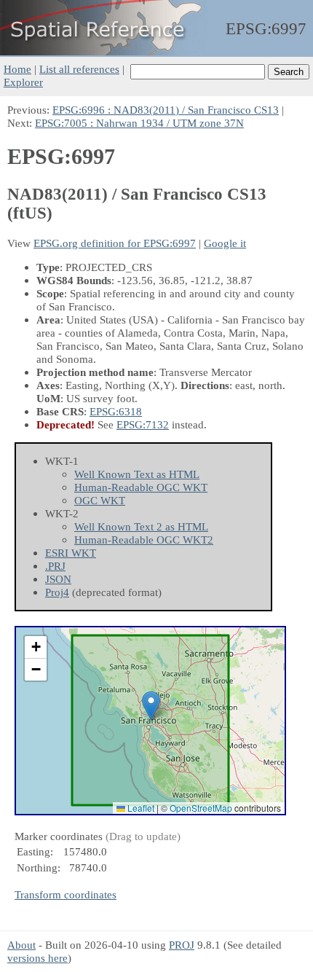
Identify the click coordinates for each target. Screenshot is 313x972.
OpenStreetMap (201, 807)
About (21, 944)
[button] (151, 706)
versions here (37, 958)
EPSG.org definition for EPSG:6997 (114, 243)
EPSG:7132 (142, 424)
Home (17, 69)
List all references (79, 69)
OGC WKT (99, 500)
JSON (58, 579)
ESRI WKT (70, 552)
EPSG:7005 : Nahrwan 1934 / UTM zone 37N (139, 123)
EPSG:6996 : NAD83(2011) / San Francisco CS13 (165, 109)
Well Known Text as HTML (136, 474)
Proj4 (57, 592)
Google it (225, 243)
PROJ (181, 944)
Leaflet (139, 807)
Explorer (23, 82)
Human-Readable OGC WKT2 (143, 539)
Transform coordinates (65, 894)
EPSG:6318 (116, 411)
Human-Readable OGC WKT (140, 487)
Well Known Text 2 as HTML (141, 526)
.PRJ (55, 566)
